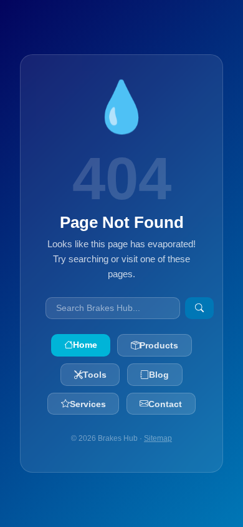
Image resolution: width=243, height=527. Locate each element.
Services (88, 404)
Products (159, 345)
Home (85, 345)
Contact (165, 404)
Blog (159, 375)
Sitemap (158, 438)
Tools (95, 375)
